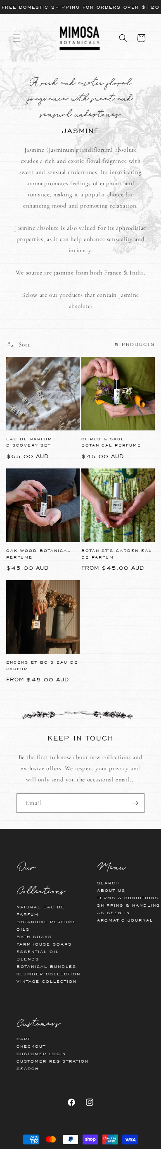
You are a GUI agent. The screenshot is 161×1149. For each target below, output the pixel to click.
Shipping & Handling (128, 905)
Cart (24, 1039)
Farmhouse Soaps (44, 944)
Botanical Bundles (46, 966)
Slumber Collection (48, 974)
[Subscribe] (135, 803)
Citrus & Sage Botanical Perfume (111, 442)
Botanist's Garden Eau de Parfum (116, 554)
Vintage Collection (47, 981)
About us (111, 890)
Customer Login (41, 1053)
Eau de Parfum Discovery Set (29, 442)
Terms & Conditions (128, 898)
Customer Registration (53, 1061)
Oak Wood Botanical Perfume (38, 554)
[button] (16, 38)
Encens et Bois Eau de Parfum (42, 665)
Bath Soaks (34, 936)
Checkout (31, 1046)
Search (108, 883)
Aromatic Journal (125, 920)
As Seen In (113, 912)
